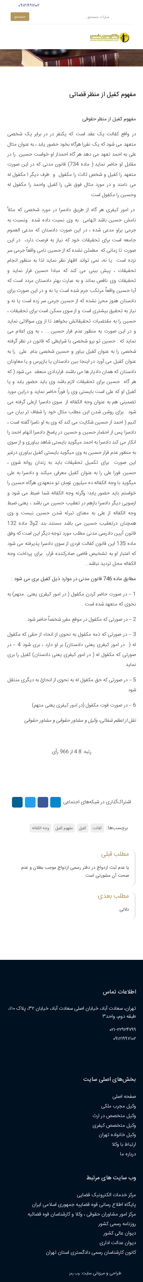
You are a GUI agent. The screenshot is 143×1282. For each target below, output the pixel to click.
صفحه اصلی (124, 1096)
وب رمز (74, 1273)
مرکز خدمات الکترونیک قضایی (106, 1195)
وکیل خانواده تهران (117, 1135)
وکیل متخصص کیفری (114, 1125)
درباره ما (128, 1154)
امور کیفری (66, 705)
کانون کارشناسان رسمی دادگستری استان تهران (91, 1252)
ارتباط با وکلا (124, 1144)
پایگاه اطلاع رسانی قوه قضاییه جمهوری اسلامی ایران (84, 1205)
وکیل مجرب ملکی (118, 1106)
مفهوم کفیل (64, 828)
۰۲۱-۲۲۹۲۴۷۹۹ (123, 1030)
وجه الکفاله (40, 828)
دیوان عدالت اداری (117, 1243)
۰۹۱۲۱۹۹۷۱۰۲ (28, 5)
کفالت (97, 828)
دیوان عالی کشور (119, 1233)
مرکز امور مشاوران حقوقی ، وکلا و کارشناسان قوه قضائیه (82, 1214)
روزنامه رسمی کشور (117, 1224)
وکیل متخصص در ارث (114, 1116)
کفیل (82, 828)
